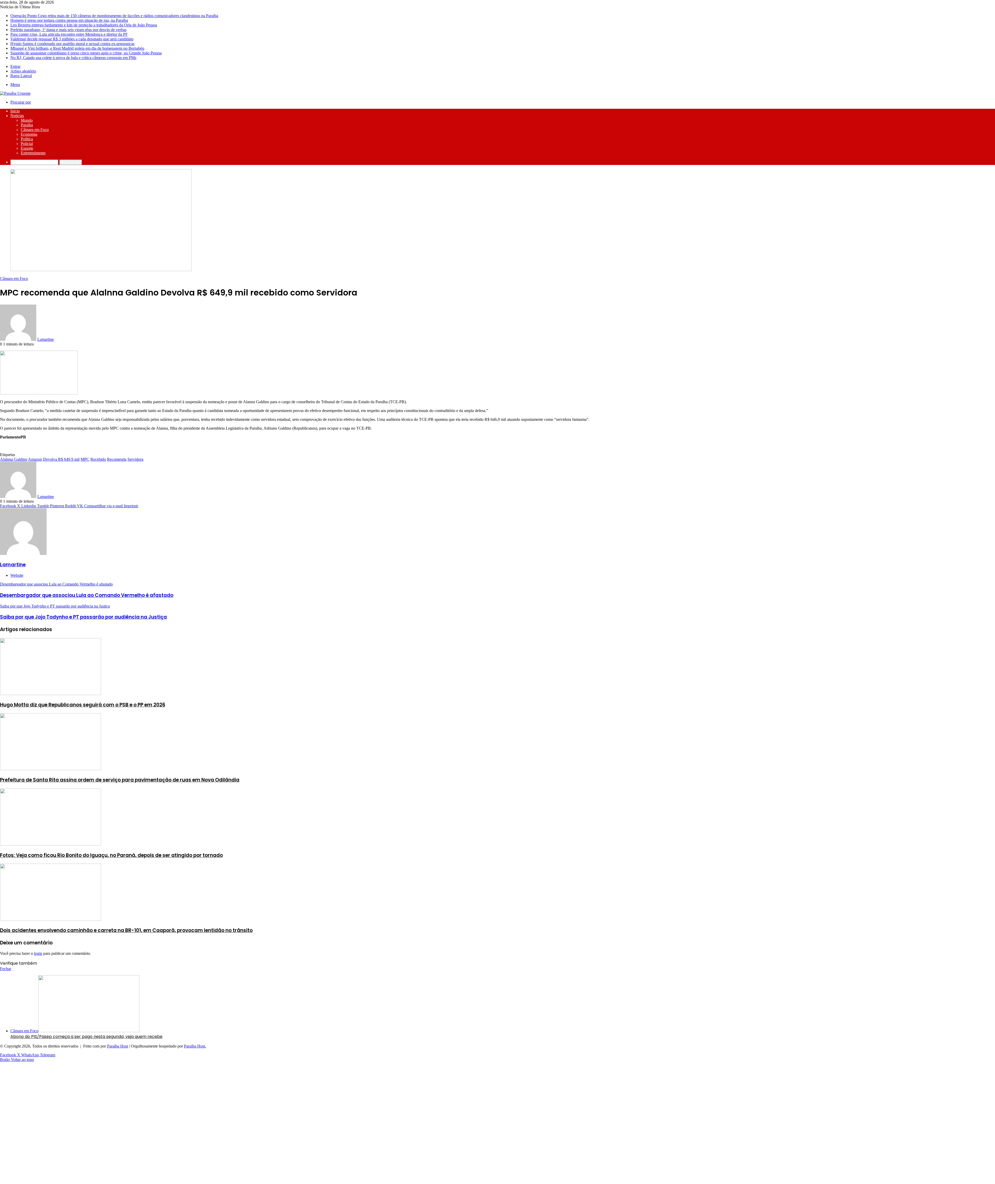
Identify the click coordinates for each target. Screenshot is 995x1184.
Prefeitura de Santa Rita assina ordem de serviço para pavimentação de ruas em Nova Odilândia (119, 779)
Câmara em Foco (35, 129)
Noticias (17, 115)
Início (15, 111)
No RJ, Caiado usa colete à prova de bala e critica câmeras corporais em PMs (73, 57)
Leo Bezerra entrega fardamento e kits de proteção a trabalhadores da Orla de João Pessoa (83, 25)
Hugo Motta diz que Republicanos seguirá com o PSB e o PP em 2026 (82, 704)
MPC (85, 459)
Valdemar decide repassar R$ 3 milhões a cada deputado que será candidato (71, 39)
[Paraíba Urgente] (15, 93)
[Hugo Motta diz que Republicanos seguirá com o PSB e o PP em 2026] (50, 693)
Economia (29, 134)
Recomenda (116, 459)
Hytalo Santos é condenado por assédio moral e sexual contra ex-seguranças (72, 43)
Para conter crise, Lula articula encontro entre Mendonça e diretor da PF (69, 34)
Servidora (135, 459)
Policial (27, 143)
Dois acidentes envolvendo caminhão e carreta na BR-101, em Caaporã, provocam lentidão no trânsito (126, 930)
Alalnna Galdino (13, 459)
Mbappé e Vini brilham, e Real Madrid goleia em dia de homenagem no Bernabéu (77, 48)
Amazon (35, 459)
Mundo (27, 120)
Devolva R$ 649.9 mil (61, 459)
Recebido (98, 459)
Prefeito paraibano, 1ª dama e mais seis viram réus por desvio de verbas (68, 29)
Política (27, 139)
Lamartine (45, 339)
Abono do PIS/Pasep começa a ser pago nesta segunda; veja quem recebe (86, 1036)
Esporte (27, 148)
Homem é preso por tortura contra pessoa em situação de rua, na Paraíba (69, 20)
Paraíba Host (117, 1046)
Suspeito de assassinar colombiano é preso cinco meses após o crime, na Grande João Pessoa (86, 53)
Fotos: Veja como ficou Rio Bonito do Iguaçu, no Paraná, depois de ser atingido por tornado (111, 855)
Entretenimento (33, 153)
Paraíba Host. (195, 1046)
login (38, 953)
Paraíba (27, 125)
